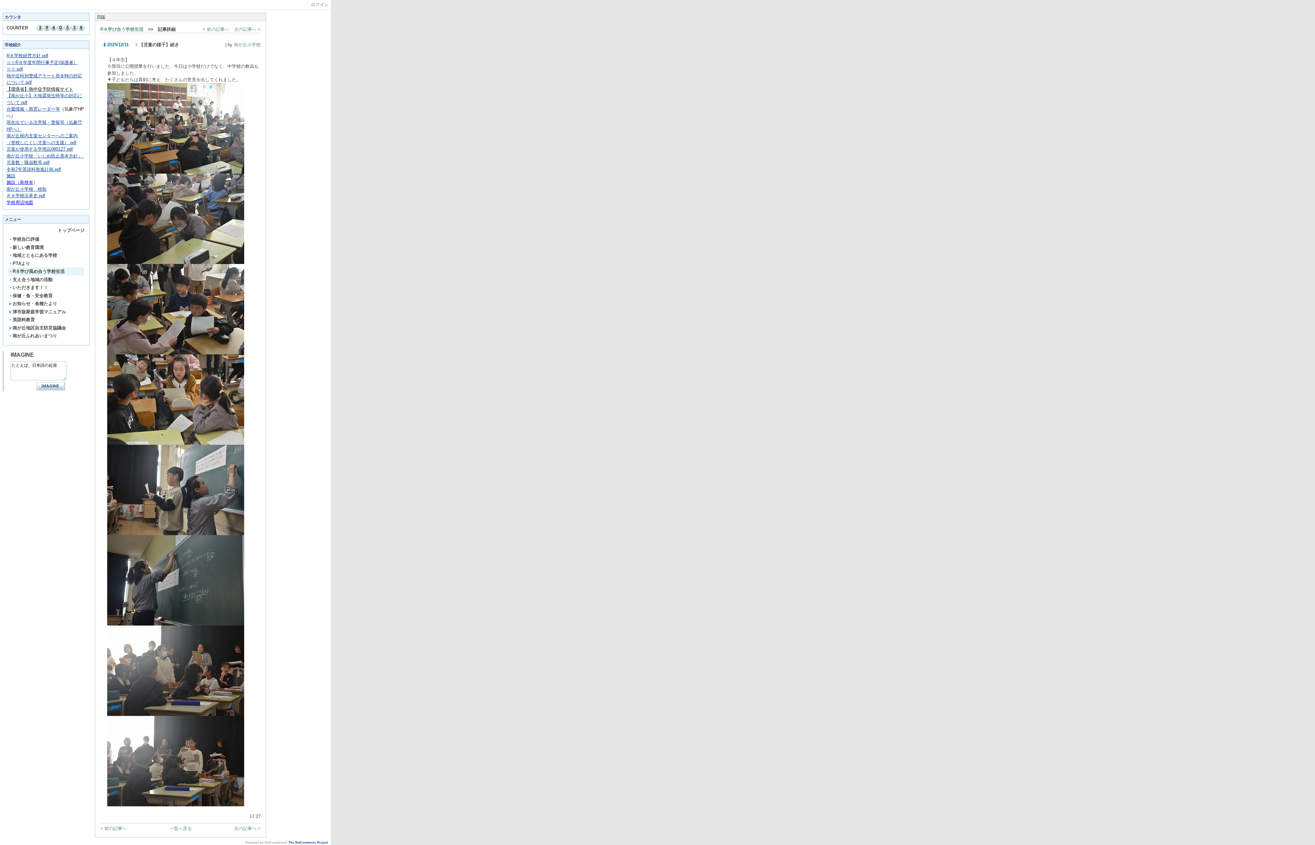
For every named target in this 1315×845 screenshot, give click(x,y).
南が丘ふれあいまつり (35, 335)
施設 (11, 175)
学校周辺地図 (20, 202)
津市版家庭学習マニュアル (39, 311)
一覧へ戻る (181, 828)
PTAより (21, 263)
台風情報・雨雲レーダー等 (33, 109)
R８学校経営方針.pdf (27, 55)
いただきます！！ (30, 287)
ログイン (320, 4)
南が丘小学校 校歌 (27, 189)
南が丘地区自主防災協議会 (39, 327)
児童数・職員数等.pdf (28, 162)
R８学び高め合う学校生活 (39, 271)
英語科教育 (24, 319)
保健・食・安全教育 (33, 295)
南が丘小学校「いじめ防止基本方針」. (45, 156)
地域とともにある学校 (35, 255)
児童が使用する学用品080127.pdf (40, 149)
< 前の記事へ (216, 29)
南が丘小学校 (247, 44)
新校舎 (20, 182)
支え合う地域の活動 (33, 279)
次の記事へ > (247, 29)
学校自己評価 (26, 239)
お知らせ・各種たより (35, 303)
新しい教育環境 (28, 247)
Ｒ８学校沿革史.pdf (26, 195)
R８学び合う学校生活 (121, 29)
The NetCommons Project (308, 842)
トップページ (71, 230)
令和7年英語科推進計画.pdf (34, 169)
